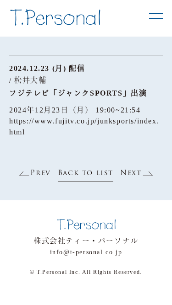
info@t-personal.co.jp (86, 252)
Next (130, 173)
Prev (40, 173)
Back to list (85, 173)
